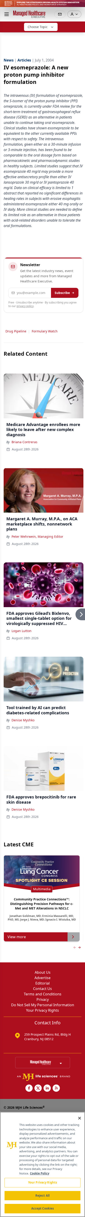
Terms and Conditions (42, 994)
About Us (43, 972)
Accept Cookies (42, 1208)
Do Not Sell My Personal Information (42, 1004)
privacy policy (25, 306)
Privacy (42, 999)
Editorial (42, 983)
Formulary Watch (45, 331)
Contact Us (42, 988)
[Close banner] (79, 6)
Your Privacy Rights (42, 1010)
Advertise (42, 977)
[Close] (80, 1118)
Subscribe (62, 293)
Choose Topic (38, 27)
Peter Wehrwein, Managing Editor (37, 536)
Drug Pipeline (15, 331)
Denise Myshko (23, 720)
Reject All (42, 1195)
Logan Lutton (22, 631)
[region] (42, 1164)
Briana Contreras (24, 442)
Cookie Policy (39, 1173)
